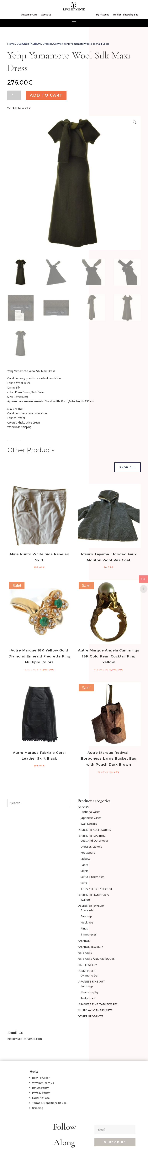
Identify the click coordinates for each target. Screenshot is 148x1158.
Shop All (127, 467)
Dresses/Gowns (52, 43)
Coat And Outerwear (94, 840)
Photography (89, 992)
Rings (84, 928)
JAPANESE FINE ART (91, 981)
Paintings (87, 986)
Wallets (86, 899)
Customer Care (29, 14)
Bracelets (87, 910)
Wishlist (117, 14)
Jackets (85, 858)
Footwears (88, 852)
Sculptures (88, 998)
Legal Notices (41, 1098)
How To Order (41, 1078)
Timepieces (89, 934)
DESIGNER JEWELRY (91, 905)
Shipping (37, 1108)
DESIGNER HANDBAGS (93, 895)
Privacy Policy (41, 1093)
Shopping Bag (130, 14)
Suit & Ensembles (92, 877)
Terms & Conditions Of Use (49, 1103)
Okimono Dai (89, 975)
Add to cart (46, 95)
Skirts (84, 871)
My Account (102, 14)
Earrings (86, 916)
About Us (46, 14)
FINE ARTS (85, 952)
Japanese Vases (91, 818)
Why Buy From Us (43, 1083)
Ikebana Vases (90, 812)
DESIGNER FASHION (29, 43)
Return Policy (40, 1088)
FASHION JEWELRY (90, 946)
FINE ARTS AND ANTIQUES (96, 958)
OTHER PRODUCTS (90, 1016)
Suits (84, 883)
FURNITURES (86, 971)
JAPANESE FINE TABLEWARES (98, 1004)
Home (11, 43)
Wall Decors (89, 824)
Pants (84, 865)
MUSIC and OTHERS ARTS (95, 1010)
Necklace (87, 922)
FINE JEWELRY (87, 965)
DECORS (83, 807)
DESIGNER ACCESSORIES (94, 830)
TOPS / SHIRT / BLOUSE (97, 889)
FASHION (84, 940)
